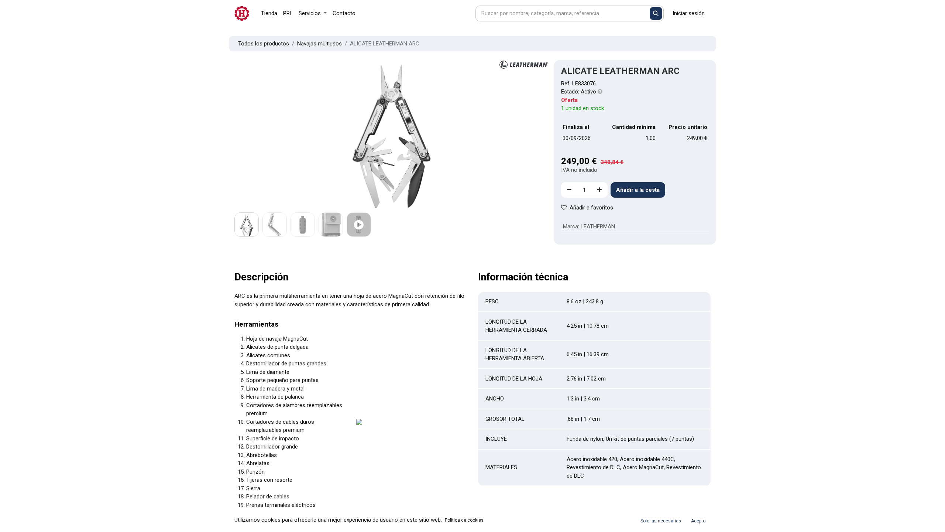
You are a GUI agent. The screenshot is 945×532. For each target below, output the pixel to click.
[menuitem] (269, 13)
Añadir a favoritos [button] (591, 207)
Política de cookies (464, 520)
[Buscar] (656, 13)
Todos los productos (263, 43)
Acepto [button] (698, 521)
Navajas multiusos (319, 43)
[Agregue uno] (599, 190)
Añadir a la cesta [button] (638, 190)
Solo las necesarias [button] (660, 521)
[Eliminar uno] (569, 190)
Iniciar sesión (689, 13)
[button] (258, 135)
